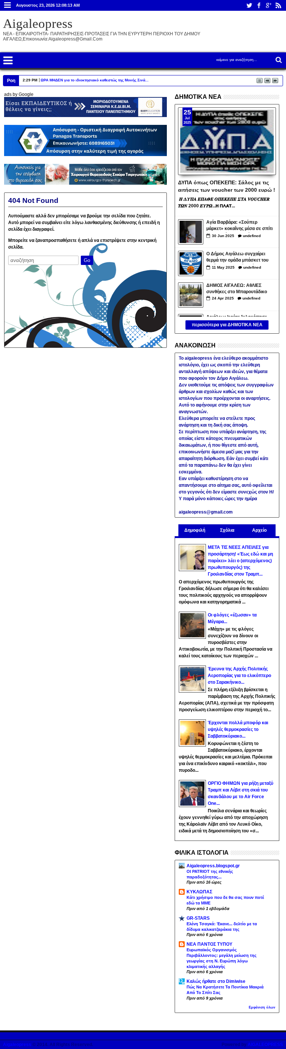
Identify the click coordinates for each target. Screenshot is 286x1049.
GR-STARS (198, 918)
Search (278, 60)
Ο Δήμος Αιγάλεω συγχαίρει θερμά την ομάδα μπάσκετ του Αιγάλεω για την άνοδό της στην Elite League (239, 257)
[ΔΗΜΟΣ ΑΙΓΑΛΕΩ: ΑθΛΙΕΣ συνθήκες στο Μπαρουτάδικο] (190, 295)
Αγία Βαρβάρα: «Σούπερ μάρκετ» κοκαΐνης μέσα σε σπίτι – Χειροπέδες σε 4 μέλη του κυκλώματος (239, 226)
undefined (252, 236)
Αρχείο (259, 530)
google (268, 5)
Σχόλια (227, 530)
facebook (259, 5)
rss (278, 5)
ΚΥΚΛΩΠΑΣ (199, 891)
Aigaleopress (38, 23)
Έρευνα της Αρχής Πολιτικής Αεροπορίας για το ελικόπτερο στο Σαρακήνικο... (239, 675)
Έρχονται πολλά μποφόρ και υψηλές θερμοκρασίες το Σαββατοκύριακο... (238, 729)
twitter (249, 5)
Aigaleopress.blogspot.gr (213, 865)
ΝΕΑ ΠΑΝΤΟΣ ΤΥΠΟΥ (209, 944)
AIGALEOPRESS (265, 1044)
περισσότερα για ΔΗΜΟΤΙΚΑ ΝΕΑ (227, 324)
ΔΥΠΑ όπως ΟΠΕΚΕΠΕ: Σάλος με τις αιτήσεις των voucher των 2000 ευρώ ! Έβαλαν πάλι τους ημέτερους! (226, 185)
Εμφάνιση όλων (262, 1007)
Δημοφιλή (194, 530)
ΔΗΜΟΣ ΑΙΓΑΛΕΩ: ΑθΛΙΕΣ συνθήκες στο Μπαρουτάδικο (236, 288)
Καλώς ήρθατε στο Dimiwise (216, 981)
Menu (7, 5)
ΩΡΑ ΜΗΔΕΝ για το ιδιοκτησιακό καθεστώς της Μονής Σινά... (95, 80)
